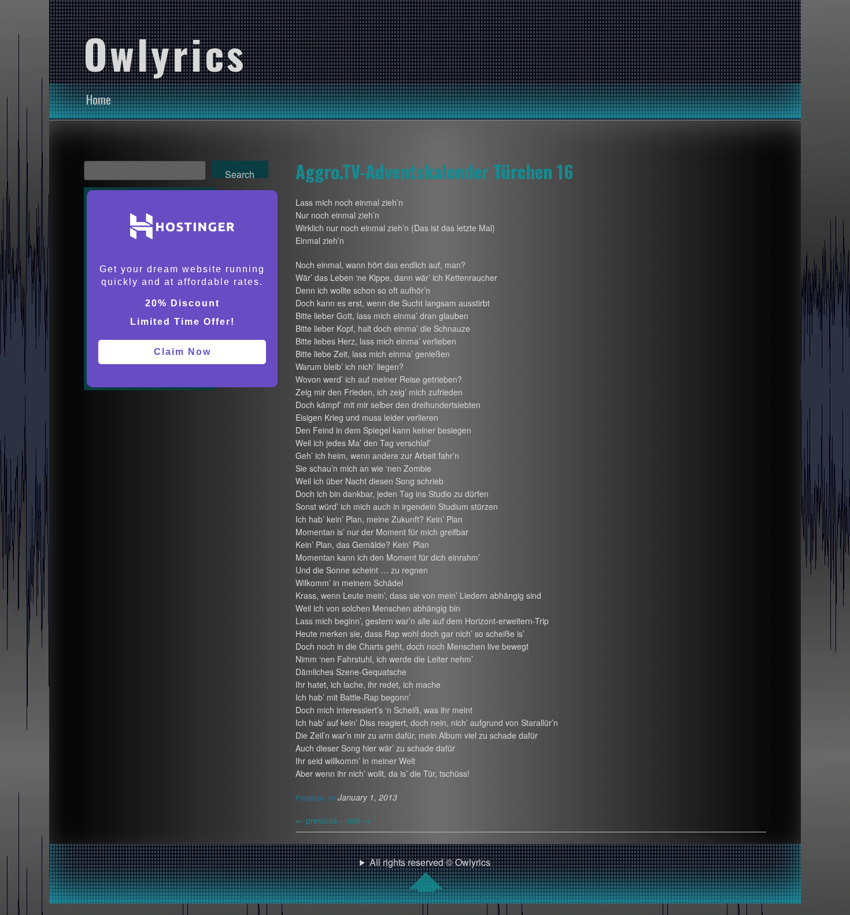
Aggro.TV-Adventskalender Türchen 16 (434, 171)
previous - (320, 820)
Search (239, 173)
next (358, 820)
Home (98, 99)
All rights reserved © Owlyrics (429, 862)
